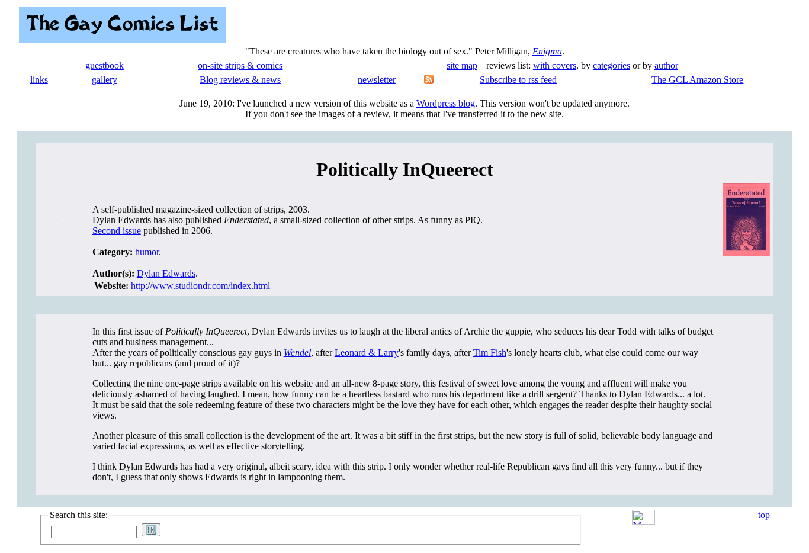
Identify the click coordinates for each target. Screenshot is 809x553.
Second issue (116, 231)
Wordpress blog (445, 103)
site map (462, 65)
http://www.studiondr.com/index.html (200, 286)
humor (147, 252)
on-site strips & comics (240, 65)
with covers (554, 65)
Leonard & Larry (367, 353)
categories (611, 65)
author (666, 65)
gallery (104, 80)
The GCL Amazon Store (697, 80)
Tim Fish (489, 353)
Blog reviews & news (240, 80)
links (39, 80)
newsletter (377, 80)
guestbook (104, 65)
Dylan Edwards (166, 273)
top (764, 515)
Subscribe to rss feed (518, 80)
